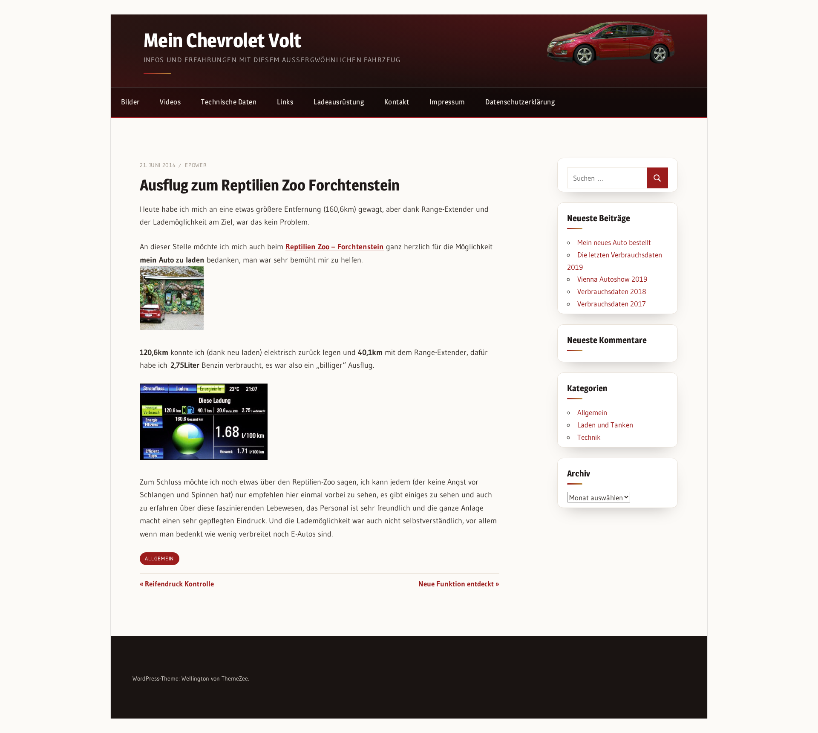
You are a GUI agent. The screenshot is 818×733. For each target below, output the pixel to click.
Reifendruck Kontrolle (179, 583)
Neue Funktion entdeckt (456, 583)
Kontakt (396, 102)
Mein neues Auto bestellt (614, 242)
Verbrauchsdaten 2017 (611, 303)
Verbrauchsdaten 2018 (611, 291)
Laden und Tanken (605, 424)
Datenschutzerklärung (520, 102)
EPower (196, 165)
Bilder (130, 102)
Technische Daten (228, 102)
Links (285, 102)
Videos (170, 102)
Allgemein (159, 558)
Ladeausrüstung (339, 102)
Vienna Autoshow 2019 (612, 278)
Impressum (447, 102)
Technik (589, 437)
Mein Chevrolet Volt (222, 40)
